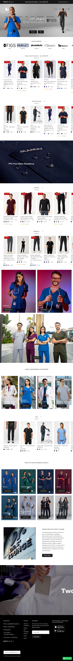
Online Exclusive (36, 101)
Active (20, 17)
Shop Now (36, 358)
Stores (58, 17)
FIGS (15, 17)
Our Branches (7, 629)
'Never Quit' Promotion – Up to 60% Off (36, 56)
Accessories (40, 17)
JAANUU (36, 187)
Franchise (65, 17)
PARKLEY (36, 231)
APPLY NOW (47, 555)
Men (41, 32)
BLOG (25, 638)
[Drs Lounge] (7, 9)
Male (26, 17)
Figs (36, 417)
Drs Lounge (9, 656)
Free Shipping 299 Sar (36, 2)
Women (33, 32)
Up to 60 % (8, 17)
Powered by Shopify (16, 656)
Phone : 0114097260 (9, 627)
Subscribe (36, 636)
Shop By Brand (50, 17)
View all (36, 58)
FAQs (25, 636)
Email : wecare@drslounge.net (11, 624)
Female (33, 17)
